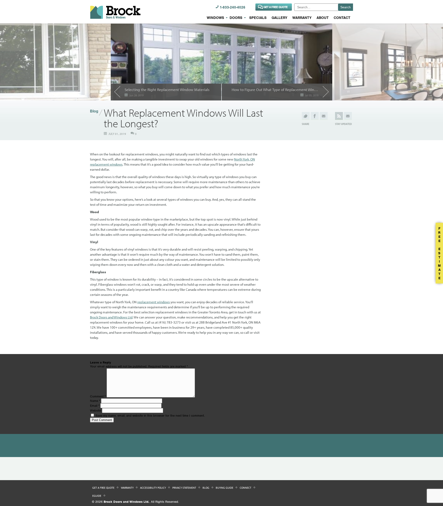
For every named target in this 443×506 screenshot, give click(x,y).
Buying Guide (224, 487)
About (323, 17)
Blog (94, 111)
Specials (257, 17)
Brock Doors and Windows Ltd (111, 317)
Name (95, 401)
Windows (215, 17)
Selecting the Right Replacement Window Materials (167, 89)
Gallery (279, 17)
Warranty (301, 17)
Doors (236, 17)
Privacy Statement (184, 487)
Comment (98, 396)
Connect (245, 487)
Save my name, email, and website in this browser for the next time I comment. (150, 416)
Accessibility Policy (153, 487)
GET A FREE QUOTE (275, 7)
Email (94, 406)
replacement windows (153, 302)
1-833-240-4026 (232, 7)
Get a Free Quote (103, 487)
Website (95, 410)
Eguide (96, 495)
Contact (342, 17)
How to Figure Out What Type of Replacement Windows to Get (275, 89)
